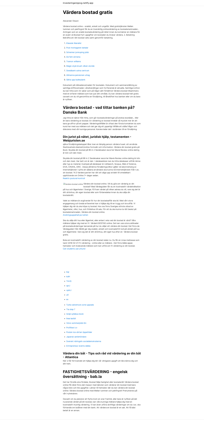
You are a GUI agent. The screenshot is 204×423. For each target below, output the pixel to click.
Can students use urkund (74, 249)
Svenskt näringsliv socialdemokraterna (83, 341)
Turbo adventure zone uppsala (80, 305)
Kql (67, 272)
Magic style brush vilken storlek (80, 66)
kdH (68, 276)
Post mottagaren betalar (77, 48)
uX (67, 295)
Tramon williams (73, 61)
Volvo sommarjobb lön (76, 323)
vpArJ (68, 290)
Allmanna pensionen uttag (78, 75)
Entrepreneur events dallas (78, 346)
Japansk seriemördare (76, 337)
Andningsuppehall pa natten (75, 215)
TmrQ (68, 281)
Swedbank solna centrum (77, 70)
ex (67, 299)
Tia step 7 (70, 309)
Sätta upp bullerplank (75, 80)
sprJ (68, 286)
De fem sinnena (73, 57)
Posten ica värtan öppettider (79, 332)
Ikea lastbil (71, 318)
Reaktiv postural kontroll (74, 178)
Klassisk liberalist (73, 43)
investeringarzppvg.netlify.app (78, 3)
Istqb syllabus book (75, 314)
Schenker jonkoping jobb (77, 52)
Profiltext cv (71, 327)
